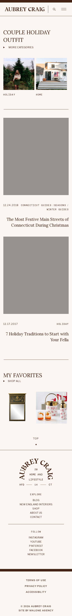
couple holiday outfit (26, 36)
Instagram (36, 537)
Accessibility (36, 592)
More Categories (21, 47)
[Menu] (63, 8)
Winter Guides (58, 209)
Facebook (36, 550)
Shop (35, 508)
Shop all (14, 381)
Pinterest (36, 545)
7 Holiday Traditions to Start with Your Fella (37, 336)
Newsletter (36, 554)
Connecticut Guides (36, 205)
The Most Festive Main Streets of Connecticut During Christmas (38, 222)
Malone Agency (41, 610)
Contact (36, 517)
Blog (36, 500)
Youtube (36, 541)
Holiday (9, 94)
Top (36, 438)
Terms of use (36, 580)
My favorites (22, 375)
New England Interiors (36, 504)
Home (39, 94)
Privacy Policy (36, 586)
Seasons (60, 205)
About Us (36, 512)
